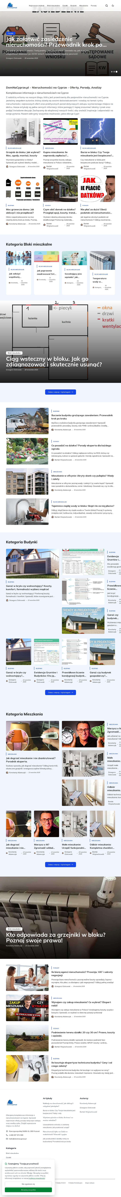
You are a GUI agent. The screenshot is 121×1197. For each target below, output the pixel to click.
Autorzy (84, 1098)
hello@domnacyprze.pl (18, 1139)
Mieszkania (83, 6)
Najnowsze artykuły (36, 6)
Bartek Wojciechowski (88, 1112)
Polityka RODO (61, 1183)
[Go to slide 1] (111, 71)
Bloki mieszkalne (53, 6)
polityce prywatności (37, 1178)
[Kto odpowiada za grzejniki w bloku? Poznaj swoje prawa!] (60, 918)
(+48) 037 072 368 (16, 1135)
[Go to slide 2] (114, 71)
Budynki (74, 6)
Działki (65, 6)
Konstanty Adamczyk (14, 946)
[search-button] (106, 5)
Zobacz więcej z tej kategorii (59, 392)
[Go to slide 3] (116, 72)
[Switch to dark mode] (113, 6)
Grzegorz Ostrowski (14, 58)
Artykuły (47, 1098)
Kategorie (11, 1148)
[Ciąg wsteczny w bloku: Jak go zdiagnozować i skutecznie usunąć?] (60, 342)
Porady (94, 6)
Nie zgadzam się (28, 1184)
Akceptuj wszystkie (28, 1190)
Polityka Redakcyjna (75, 1183)
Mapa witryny (89, 1183)
